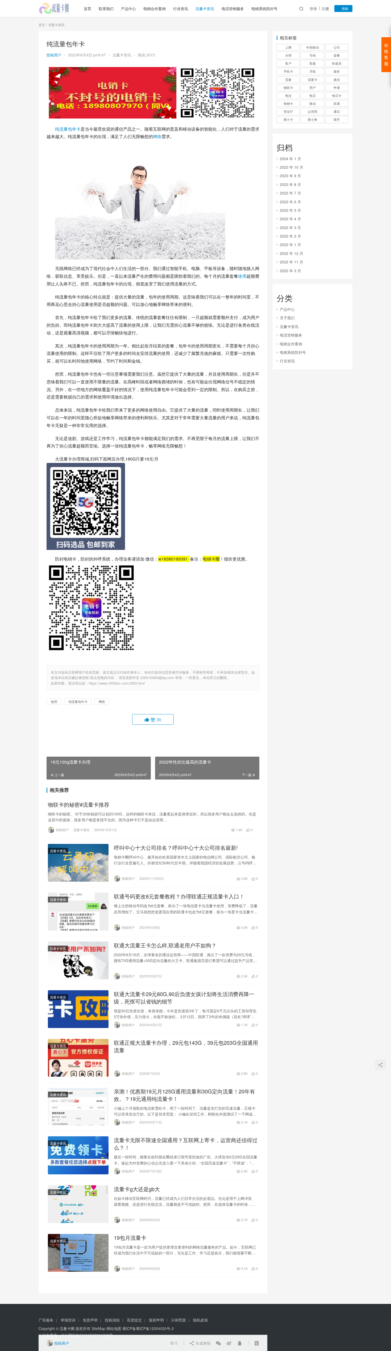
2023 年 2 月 (290, 236)
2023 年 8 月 (290, 184)
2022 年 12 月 (291, 253)
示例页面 (178, 1319)
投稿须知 (112, 1319)
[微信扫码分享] (218, 1343)
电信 (288, 95)
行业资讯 (180, 8)
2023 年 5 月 (290, 210)
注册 (325, 8)
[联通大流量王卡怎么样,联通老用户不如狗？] (78, 960)
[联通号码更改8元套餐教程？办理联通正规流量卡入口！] (78, 911)
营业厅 (288, 111)
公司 (337, 47)
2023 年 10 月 (291, 167)
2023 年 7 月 (290, 193)
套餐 (337, 55)
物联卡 (288, 87)
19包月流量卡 (130, 1237)
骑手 (337, 119)
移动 (312, 103)
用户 (312, 87)
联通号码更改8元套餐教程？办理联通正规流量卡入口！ (179, 896)
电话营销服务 (233, 8)
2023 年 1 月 (290, 244)
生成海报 (202, 1343)
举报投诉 (68, 1319)
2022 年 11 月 (291, 261)
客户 (288, 63)
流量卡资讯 (205, 8)
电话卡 (337, 95)
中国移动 (312, 47)
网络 (157, 136)
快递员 (337, 63)
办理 (288, 55)
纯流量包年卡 (68, 129)
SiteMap (98, 1328)
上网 (288, 47)
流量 (288, 79)
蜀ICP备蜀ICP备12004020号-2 (148, 1328)
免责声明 (90, 1319)
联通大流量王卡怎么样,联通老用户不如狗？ (165, 945)
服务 (337, 71)
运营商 (312, 111)
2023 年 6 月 (290, 201)
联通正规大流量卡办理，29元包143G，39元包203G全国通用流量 (186, 1046)
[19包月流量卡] (78, 1253)
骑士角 (312, 119)
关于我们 (287, 317)
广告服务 (46, 1319)
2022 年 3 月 (290, 270)
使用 (242, 276)
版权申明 (156, 1319)
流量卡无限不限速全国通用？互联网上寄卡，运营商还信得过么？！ (185, 1143)
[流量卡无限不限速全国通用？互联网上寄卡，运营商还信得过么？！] (78, 1155)
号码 (312, 55)
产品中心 (128, 8)
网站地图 (113, 1328)
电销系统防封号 (264, 8)
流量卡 (312, 79)
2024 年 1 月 (290, 158)
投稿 (344, 8)
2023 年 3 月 (290, 227)
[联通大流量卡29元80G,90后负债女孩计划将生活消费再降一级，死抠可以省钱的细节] (78, 1009)
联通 (337, 103)
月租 (312, 71)
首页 (87, 8)
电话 (312, 95)
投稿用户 (54, 54)
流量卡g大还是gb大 (137, 1189)
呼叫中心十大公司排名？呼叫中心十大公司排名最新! (176, 847)
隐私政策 (200, 1319)
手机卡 (288, 71)
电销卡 (288, 103)
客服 (312, 63)
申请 (337, 87)
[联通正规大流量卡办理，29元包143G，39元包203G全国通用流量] (78, 1058)
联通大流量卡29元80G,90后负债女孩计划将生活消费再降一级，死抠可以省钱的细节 (184, 997)
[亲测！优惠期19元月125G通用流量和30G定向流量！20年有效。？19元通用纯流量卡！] (78, 1106)
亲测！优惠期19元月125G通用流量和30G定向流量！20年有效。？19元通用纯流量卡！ (184, 1095)
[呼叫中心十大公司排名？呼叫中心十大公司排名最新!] (78, 863)
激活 (337, 79)
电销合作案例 (154, 8)
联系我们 (106, 8)
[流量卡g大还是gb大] (78, 1204)
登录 (313, 8)
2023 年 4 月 (290, 218)
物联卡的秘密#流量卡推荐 (78, 804)
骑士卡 (288, 119)
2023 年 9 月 (290, 175)
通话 (337, 111)
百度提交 (134, 1319)
